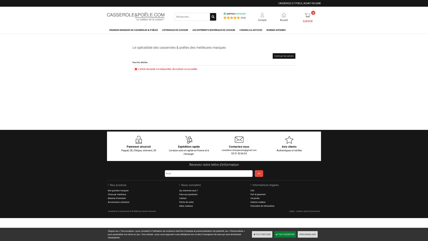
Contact (183, 198)
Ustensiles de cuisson (175, 30)
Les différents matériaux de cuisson (213, 30)
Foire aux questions (188, 194)
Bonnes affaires (276, 30)
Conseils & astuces (250, 30)
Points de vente (186, 202)
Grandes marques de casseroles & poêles (133, 30)
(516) (243, 18)
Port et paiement (258, 194)
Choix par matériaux (117, 194)
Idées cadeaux (186, 206)
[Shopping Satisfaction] (234, 14)
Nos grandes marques (118, 190)
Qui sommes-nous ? (188, 190)
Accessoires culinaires (118, 202)
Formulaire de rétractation (262, 206)
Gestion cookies (257, 202)
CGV (252, 190)
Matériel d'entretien (117, 198)
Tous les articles (140, 62)
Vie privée (254, 198)
